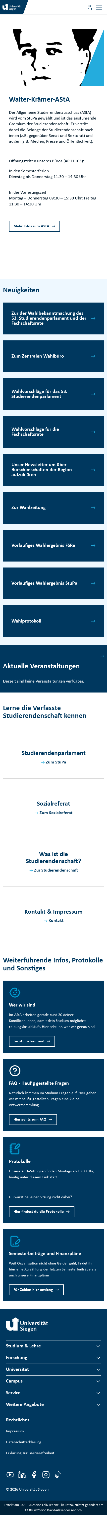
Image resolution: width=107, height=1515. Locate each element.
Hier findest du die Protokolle (38, 1212)
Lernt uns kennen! (28, 1041)
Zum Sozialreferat (56, 813)
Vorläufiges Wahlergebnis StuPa (44, 583)
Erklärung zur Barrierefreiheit (30, 1453)
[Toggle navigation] (99, 7)
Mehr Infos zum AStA (31, 226)
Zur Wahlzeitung (28, 507)
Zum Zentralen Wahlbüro (37, 356)
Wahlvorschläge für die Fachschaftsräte (35, 432)
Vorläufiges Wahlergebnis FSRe (43, 545)
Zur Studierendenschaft (56, 870)
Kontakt (56, 920)
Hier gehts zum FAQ (29, 1120)
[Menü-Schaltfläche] (90, 7)
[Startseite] (27, 1324)
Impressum (15, 1431)
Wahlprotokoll (26, 621)
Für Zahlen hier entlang (33, 1290)
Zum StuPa (56, 762)
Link (45, 1177)
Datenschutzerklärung (23, 1442)
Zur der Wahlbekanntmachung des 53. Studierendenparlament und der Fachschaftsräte (48, 318)
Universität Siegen (34, 1490)
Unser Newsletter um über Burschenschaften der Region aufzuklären (41, 469)
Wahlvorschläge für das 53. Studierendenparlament (39, 394)
